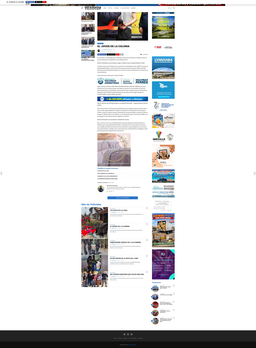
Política (110, 8)
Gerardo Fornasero (107, 49)
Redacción (114, 212)
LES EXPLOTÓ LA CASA (87, 21)
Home (104, 8)
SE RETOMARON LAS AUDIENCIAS (86, 33)
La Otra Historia (124, 8)
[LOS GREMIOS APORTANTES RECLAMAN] (88, 57)
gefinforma (111, 182)
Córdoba (116, 8)
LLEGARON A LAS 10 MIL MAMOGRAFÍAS (87, 46)
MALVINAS (133, 8)
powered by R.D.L (132, 344)
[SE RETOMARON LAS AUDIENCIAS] (88, 31)
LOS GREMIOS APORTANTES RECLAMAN (87, 59)
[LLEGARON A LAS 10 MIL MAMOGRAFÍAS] (88, 44)
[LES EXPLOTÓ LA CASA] (88, 19)
